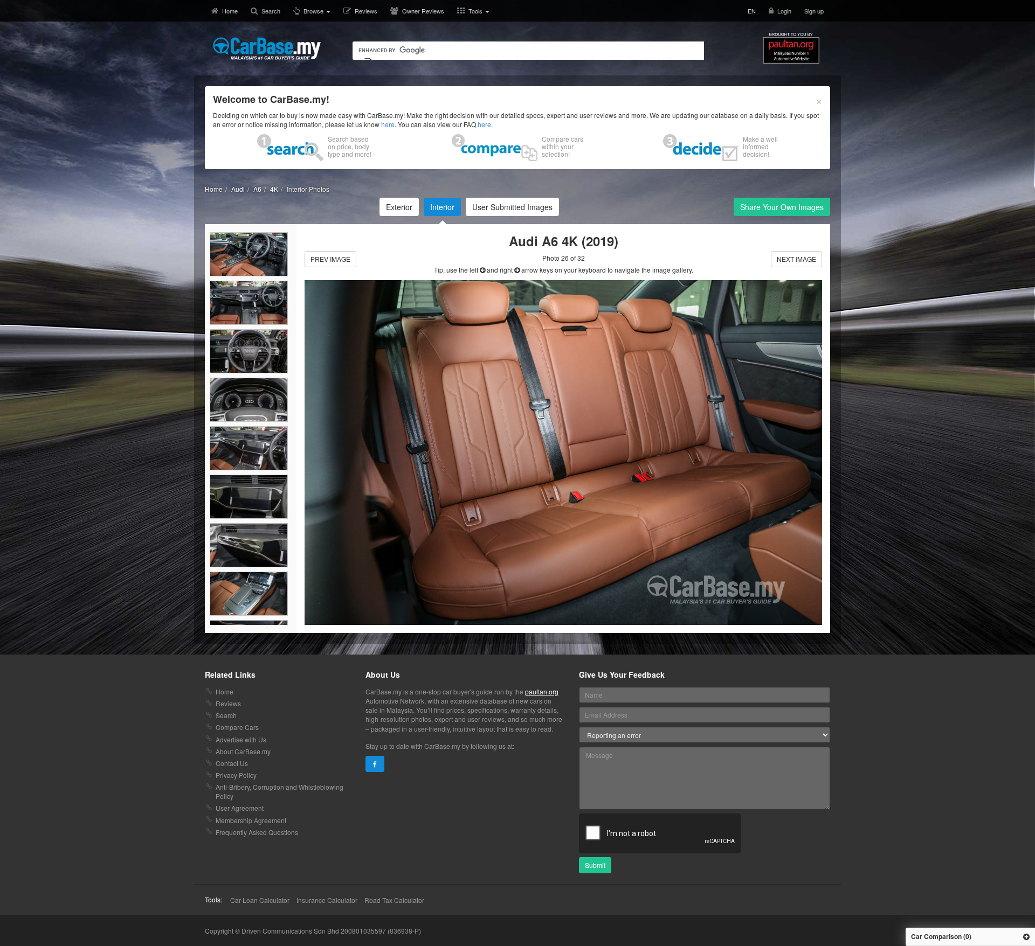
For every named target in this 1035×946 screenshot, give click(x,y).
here (388, 124)
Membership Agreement (251, 820)
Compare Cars (237, 727)
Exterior (399, 206)
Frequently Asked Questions (257, 832)
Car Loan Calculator (259, 900)
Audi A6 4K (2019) (563, 241)
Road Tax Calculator (394, 900)
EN (752, 10)
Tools (476, 10)
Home (230, 10)
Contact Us (232, 763)
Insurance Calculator (326, 900)
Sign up (814, 10)
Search (270, 10)
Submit (595, 865)
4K (274, 188)
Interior (442, 206)
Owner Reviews (423, 10)
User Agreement (240, 807)
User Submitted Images (512, 206)
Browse (314, 10)
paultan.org (541, 691)
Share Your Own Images (782, 206)
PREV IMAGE (330, 258)
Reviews (366, 10)
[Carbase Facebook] (374, 764)
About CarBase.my (243, 751)
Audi (238, 188)
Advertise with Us (241, 739)
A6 (257, 188)
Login (784, 10)
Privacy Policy (236, 775)
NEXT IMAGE (796, 258)
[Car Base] (267, 48)
